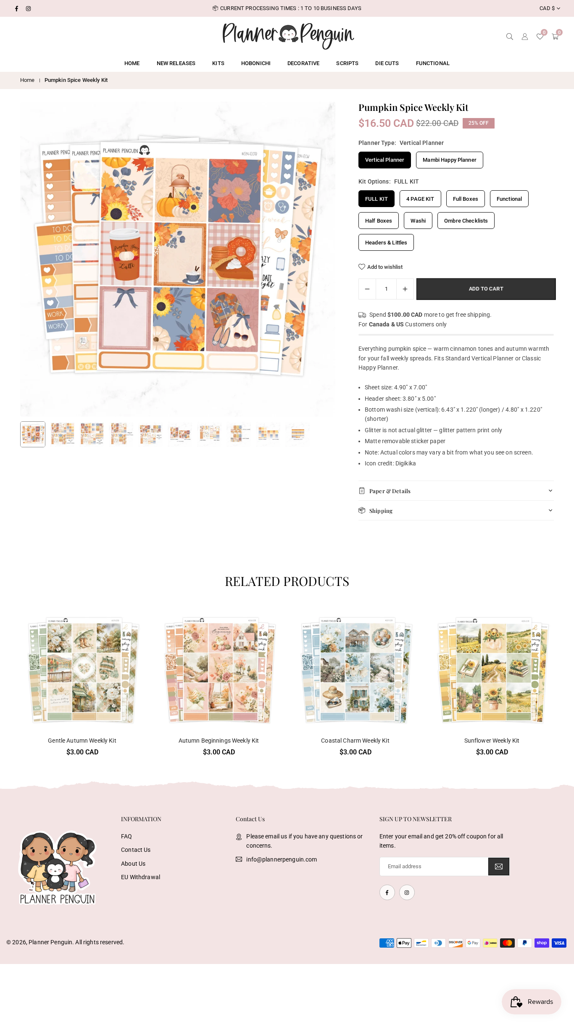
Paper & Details (390, 490)
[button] (315, 260)
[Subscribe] (498, 867)
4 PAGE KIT (420, 199)
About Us (133, 863)
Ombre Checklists (466, 221)
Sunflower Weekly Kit (492, 740)
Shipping (380, 510)
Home (132, 63)
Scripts (347, 63)
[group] (177, 259)
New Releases (176, 63)
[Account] (524, 36)
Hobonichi (256, 63)
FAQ (126, 836)
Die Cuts (387, 63)
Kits (218, 63)
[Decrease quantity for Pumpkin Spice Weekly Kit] (367, 289)
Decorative (303, 63)
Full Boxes (465, 199)
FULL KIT (376, 199)
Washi (418, 221)
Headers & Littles (386, 242)
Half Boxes (378, 221)
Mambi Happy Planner (450, 160)
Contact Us (135, 849)
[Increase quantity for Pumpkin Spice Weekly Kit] (405, 289)
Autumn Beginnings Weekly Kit (219, 740)
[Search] (509, 36)
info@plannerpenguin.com (281, 859)
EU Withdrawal (140, 877)
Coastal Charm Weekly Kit (355, 740)
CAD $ (547, 8)
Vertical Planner (384, 160)
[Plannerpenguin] (288, 35)
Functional (433, 63)
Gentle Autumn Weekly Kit (82, 740)
